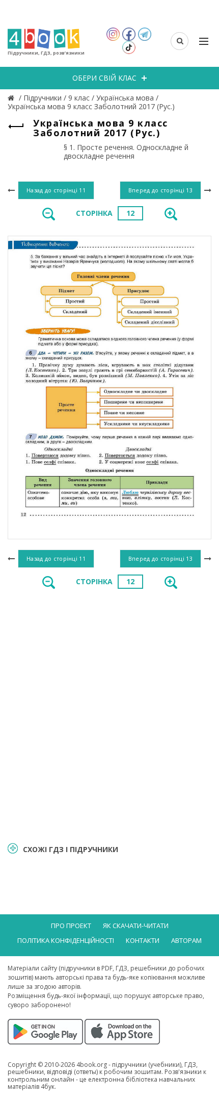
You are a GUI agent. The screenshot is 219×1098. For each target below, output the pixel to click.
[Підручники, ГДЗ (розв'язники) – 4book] (12, 98)
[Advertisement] (109, 715)
